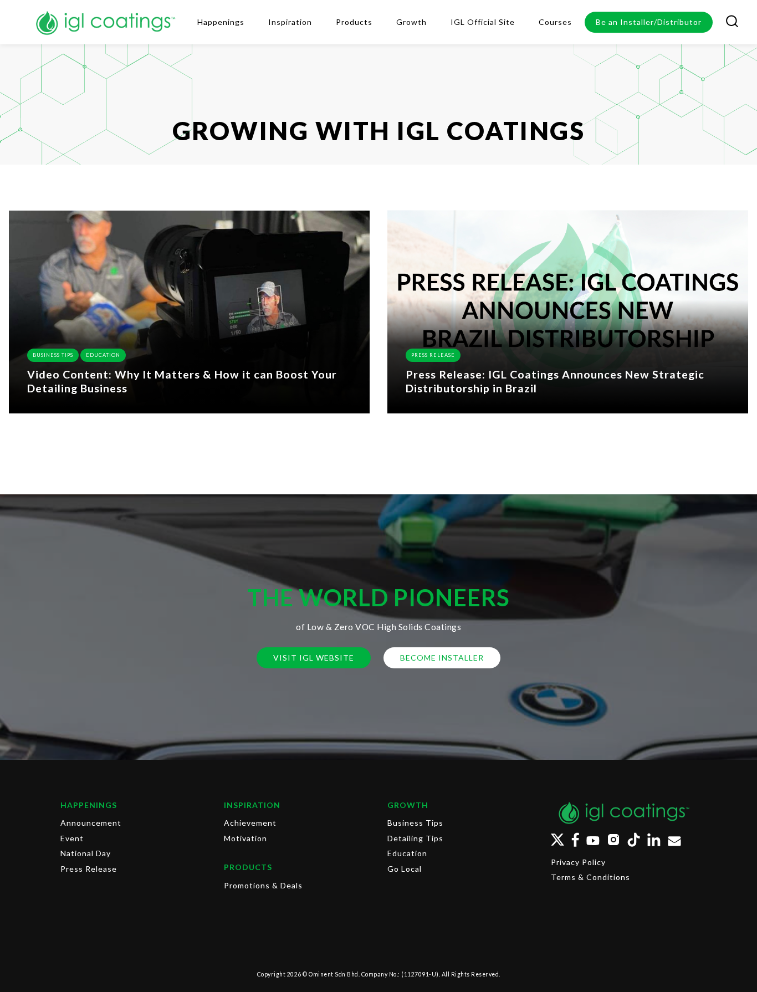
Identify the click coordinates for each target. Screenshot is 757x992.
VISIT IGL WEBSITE (313, 657)
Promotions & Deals (263, 885)
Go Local (404, 868)
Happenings (88, 805)
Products (248, 867)
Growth (407, 805)
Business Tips (53, 355)
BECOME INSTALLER (442, 657)
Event (72, 838)
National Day (85, 853)
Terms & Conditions (590, 877)
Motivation (245, 838)
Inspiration (252, 805)
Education (103, 355)
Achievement (250, 822)
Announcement (90, 822)
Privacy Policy (578, 862)
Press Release (433, 355)
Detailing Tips (415, 838)
